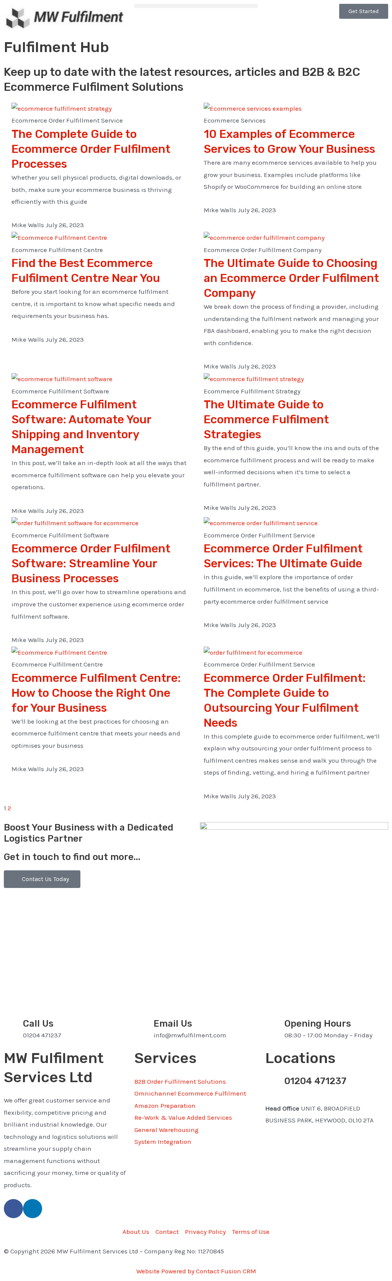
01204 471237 (315, 1081)
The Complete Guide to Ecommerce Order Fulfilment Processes (90, 149)
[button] (195, 6)
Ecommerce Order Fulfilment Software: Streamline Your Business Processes (90, 563)
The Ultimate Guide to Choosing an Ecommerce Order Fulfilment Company (291, 278)
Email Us (173, 1023)
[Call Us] (13, 1027)
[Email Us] (144, 1027)
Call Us (38, 1023)
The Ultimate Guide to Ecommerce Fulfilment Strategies (266, 419)
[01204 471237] (274, 1085)
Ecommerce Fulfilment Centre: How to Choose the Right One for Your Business (96, 693)
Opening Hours (317, 1023)
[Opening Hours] (274, 1027)
